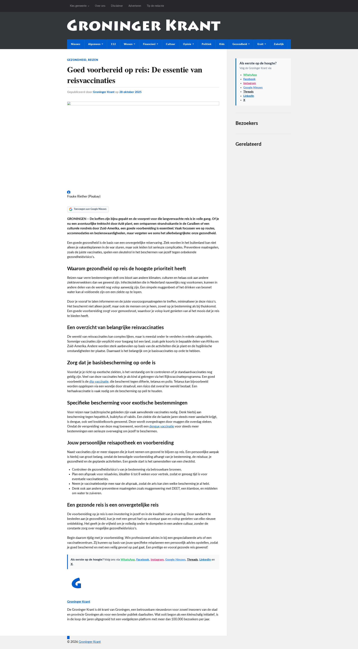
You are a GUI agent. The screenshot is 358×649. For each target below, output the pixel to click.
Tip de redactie (155, 5)
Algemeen (94, 44)
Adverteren (134, 5)
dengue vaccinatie (161, 426)
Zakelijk (279, 44)
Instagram (157, 559)
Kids (222, 44)
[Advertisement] (263, 288)
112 (113, 44)
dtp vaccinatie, (99, 381)
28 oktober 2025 (130, 92)
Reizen (93, 60)
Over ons (100, 5)
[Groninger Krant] (143, 30)
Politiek (206, 44)
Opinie (187, 44)
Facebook (142, 559)
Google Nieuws (175, 559)
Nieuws (75, 44)
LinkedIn (205, 559)
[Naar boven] (68, 637)
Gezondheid (240, 44)
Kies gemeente (78, 5)
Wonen (128, 44)
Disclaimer (117, 5)
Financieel (149, 44)
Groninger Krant (103, 92)
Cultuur (170, 44)
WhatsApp (128, 559)
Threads (192, 559)
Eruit (260, 44)
